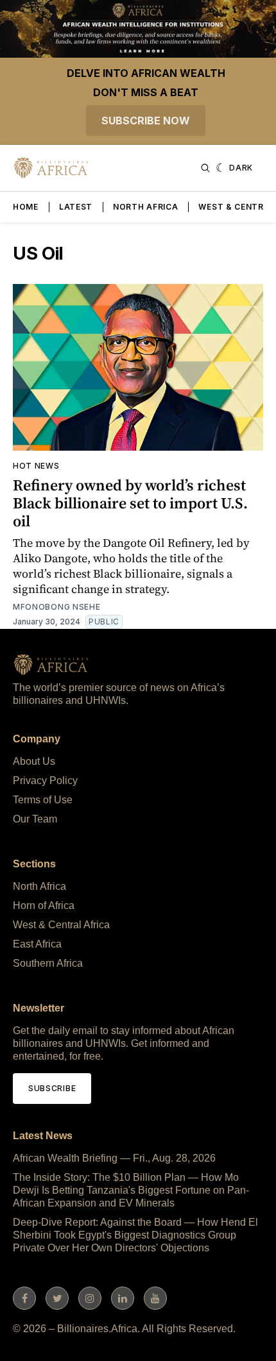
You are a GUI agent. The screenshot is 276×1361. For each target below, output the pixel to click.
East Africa (37, 944)
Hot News (36, 466)
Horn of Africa (43, 905)
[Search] (205, 168)
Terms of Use (43, 799)
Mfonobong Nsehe (57, 607)
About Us (34, 761)
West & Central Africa (61, 924)
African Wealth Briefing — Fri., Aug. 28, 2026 (114, 1158)
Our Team (35, 819)
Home (26, 207)
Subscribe (52, 1088)
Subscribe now (145, 120)
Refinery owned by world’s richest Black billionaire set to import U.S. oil (130, 502)
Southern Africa (48, 963)
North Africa (145, 207)
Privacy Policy (45, 780)
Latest (75, 207)
